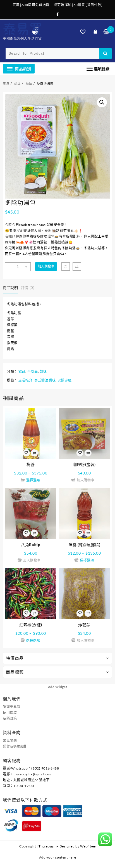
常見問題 (10, 740)
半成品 (32, 371)
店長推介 (25, 380)
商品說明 (10, 287)
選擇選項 (33, 480)
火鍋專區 (65, 380)
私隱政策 (10, 718)
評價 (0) (28, 287)
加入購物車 (46, 266)
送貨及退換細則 (15, 746)
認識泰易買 (12, 707)
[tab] (11, 288)
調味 (43, 371)
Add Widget (57, 687)
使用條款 (10, 712)
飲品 (21, 371)
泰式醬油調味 (45, 380)
